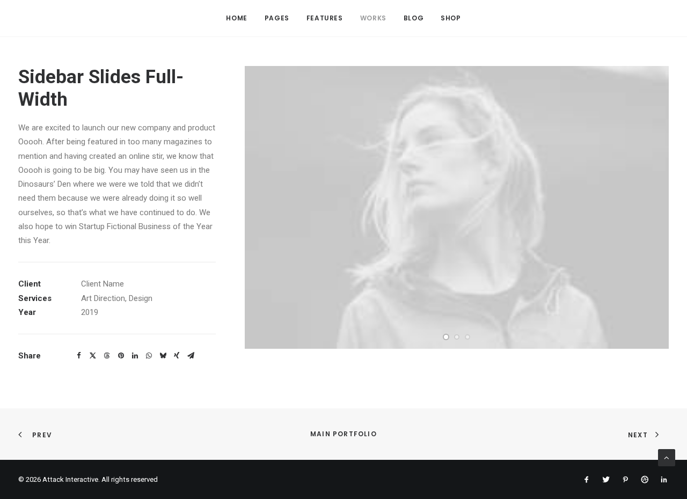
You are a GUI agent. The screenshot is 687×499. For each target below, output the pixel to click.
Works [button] (373, 18)
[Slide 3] (467, 337)
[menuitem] (236, 18)
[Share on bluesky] (162, 355)
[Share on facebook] (78, 355)
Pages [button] (277, 18)
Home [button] (236, 18)
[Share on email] (190, 355)
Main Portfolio (343, 433)
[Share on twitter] (92, 355)
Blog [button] (413, 18)
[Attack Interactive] (61, 18)
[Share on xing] (176, 355)
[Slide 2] (456, 337)
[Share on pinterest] (120, 355)
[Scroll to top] (666, 457)
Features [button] (324, 18)
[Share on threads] (106, 355)
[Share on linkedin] (134, 355)
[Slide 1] (446, 337)
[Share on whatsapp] (148, 355)
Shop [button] (451, 18)
